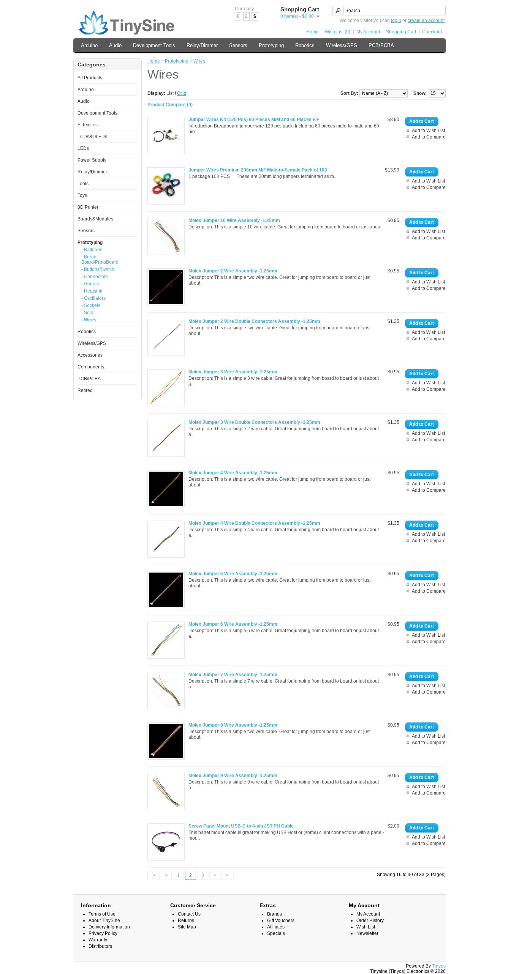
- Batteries (91, 249)
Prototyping (271, 45)
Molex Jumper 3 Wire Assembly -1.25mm (232, 371)
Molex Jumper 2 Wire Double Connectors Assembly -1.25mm (254, 321)
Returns (186, 920)
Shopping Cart (401, 32)
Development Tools (154, 45)
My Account (368, 32)
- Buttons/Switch (97, 269)
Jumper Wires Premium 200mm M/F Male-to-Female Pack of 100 (257, 170)
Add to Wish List (428, 130)
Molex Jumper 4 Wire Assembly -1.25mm (232, 472)
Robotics (305, 45)
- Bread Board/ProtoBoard (100, 259)
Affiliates (276, 927)
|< (153, 875)
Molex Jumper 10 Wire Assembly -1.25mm (234, 220)
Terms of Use (102, 914)
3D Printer (88, 207)
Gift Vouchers (280, 920)
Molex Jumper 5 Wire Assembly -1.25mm (232, 573)
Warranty (98, 940)
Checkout (432, 32)
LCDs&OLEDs (92, 136)
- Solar (88, 312)
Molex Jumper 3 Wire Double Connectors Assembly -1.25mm (254, 422)
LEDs (83, 148)
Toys (82, 195)
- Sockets (90, 305)
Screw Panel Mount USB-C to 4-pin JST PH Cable (241, 826)
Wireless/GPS (341, 45)
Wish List (365, 927)
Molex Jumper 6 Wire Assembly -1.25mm (232, 624)
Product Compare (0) (170, 104)
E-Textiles (88, 124)
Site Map (187, 927)
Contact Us (189, 914)
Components (91, 367)
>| (227, 875)
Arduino (89, 45)
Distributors (100, 946)
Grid (181, 93)
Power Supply (92, 160)
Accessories (90, 355)
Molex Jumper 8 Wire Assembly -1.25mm (232, 725)
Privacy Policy (103, 933)
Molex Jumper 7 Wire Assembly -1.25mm (232, 674)
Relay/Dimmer (202, 45)
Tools (83, 183)
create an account (426, 20)
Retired (85, 390)
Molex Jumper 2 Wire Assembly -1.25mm (232, 271)
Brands (274, 914)
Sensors (238, 45)
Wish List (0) (337, 32)
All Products (90, 77)
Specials (276, 933)
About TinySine (104, 920)
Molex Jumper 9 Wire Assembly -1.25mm (232, 775)
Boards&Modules (95, 219)
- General (91, 283)
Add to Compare (429, 137)
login (396, 20)
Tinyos (439, 966)
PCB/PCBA (381, 45)
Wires (199, 61)
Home (312, 32)
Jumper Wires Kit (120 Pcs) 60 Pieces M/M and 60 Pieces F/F (253, 119)
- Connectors (94, 276)
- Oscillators (93, 298)
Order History (370, 920)
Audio (115, 45)
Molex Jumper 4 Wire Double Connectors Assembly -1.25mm (254, 523)
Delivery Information (109, 927)
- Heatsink (91, 291)
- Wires (89, 320)
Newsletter (367, 933)
